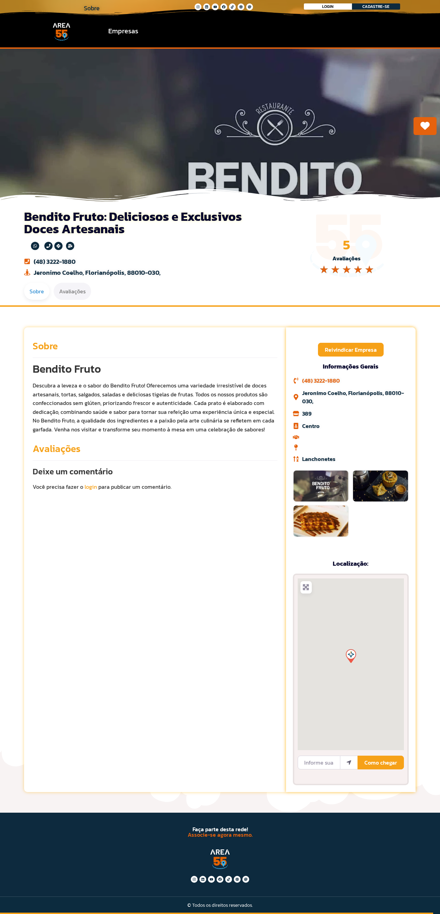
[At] (249, 6)
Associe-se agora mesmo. (220, 835)
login (91, 487)
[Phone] (48, 246)
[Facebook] (223, 6)
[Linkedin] (206, 6)
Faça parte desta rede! (220, 829)
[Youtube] (215, 6)
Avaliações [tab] (72, 291)
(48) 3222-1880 (55, 261)
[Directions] (58, 246)
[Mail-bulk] (70, 246)
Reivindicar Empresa (351, 350)
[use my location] (349, 762)
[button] (350, 655)
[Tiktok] (232, 6)
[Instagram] (198, 6)
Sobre (45, 346)
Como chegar (380, 762)
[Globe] (241, 6)
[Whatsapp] (35, 246)
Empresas (123, 31)
